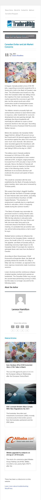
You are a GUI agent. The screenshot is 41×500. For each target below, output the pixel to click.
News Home (9, 10)
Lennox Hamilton (17, 55)
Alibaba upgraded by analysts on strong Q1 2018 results (18, 453)
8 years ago (30, 359)
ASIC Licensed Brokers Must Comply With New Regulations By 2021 (19, 407)
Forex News (21, 36)
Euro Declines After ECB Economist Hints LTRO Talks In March (19, 366)
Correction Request (11, 13)
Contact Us (24, 10)
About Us (17, 10)
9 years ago (30, 447)
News (14, 36)
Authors (31, 10)
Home (8, 36)
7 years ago (30, 401)
